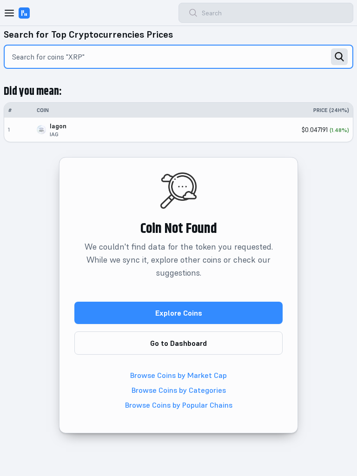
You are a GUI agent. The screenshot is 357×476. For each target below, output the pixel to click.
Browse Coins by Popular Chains (178, 405)
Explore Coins (178, 312)
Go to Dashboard (178, 343)
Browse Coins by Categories (179, 390)
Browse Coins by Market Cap (178, 375)
